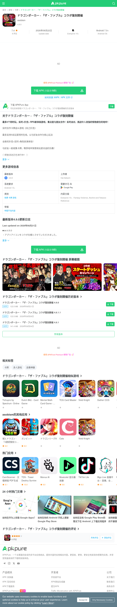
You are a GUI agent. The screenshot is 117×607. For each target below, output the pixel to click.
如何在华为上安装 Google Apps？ (19, 517)
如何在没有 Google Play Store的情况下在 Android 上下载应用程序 (89, 519)
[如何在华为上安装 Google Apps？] (19, 505)
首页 (4, 10)
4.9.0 (11, 177)
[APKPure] (58, 3)
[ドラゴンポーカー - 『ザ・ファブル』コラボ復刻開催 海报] (26, 277)
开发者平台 (56, 577)
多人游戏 (17, 367)
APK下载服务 (8, 586)
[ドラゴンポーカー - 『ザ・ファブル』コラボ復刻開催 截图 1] (77, 277)
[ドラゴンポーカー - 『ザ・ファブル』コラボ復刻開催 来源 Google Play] (67, 187)
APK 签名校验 (8, 581)
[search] (113, 3)
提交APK (55, 586)
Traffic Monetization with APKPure (66, 590)
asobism (21, 20)
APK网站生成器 (58, 581)
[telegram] (4, 563)
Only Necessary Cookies (102, 599)
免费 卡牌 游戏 (10, 197)
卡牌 (16, 10)
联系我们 (111, 581)
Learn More (47, 602)
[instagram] (9, 563)
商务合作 (111, 586)
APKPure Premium (10, 590)
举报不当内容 (9, 210)
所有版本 (58, 334)
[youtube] (18, 563)
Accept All (83, 599)
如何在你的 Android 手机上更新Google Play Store (53, 519)
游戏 (10, 10)
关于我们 (111, 577)
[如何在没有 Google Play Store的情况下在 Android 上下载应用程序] (90, 505)
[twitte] (14, 563)
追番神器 (30, 367)
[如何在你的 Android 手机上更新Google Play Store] (54, 505)
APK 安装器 (7, 577)
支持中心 (111, 590)
